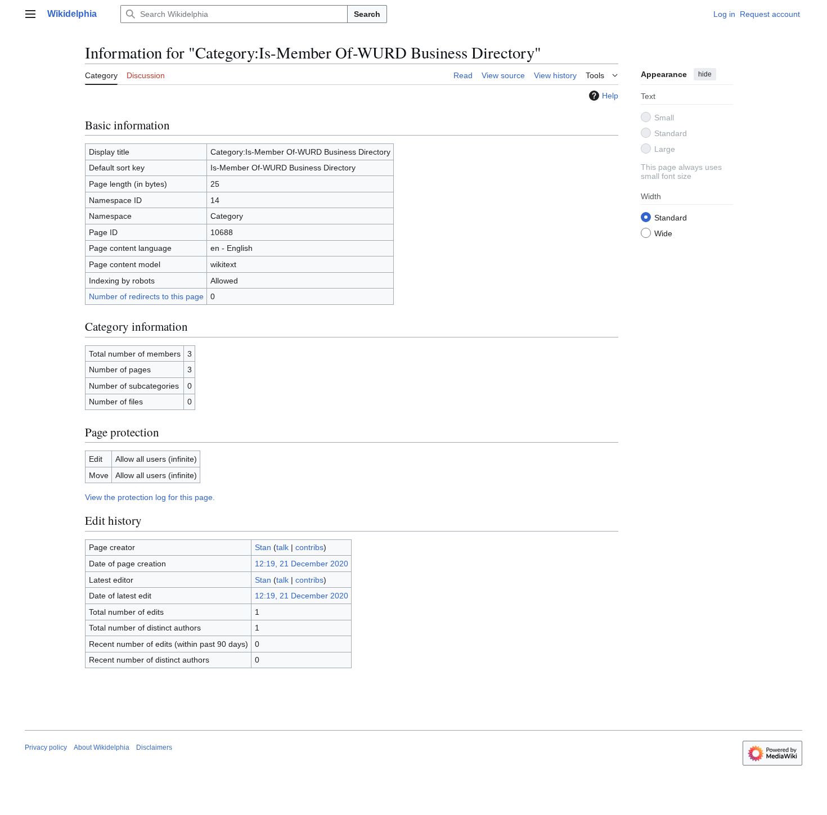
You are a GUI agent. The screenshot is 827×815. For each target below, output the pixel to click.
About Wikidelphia (101, 747)
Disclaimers (154, 747)
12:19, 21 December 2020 (301, 563)
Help (610, 95)
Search (367, 14)
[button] (30, 14)
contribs (309, 547)
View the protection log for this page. (150, 497)
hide (705, 74)
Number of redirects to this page (146, 296)
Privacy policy (46, 747)
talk (282, 547)
